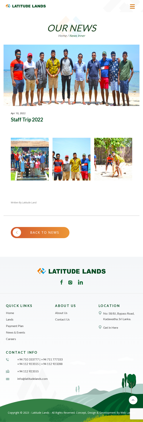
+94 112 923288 (52, 363)
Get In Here (110, 327)
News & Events (15, 332)
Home (10, 313)
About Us (61, 313)
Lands (9, 319)
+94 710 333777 (28, 359)
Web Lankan (127, 412)
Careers (11, 339)
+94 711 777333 (52, 359)
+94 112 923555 (28, 363)
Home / (63, 36)
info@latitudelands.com (32, 378)
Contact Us (62, 319)
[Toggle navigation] (132, 6)
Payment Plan (14, 326)
